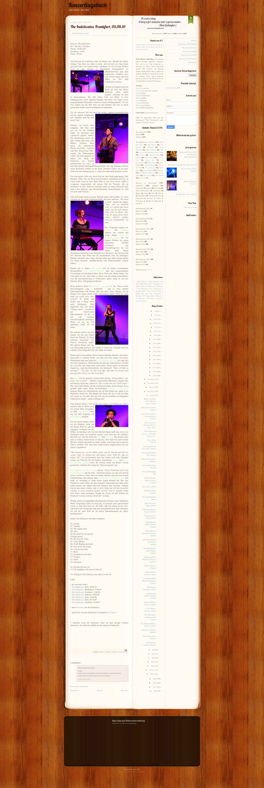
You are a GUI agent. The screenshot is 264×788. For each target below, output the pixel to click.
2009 (154, 679)
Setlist (114, 652)
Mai (153, 658)
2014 (154, 359)
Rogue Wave (151, 296)
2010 (154, 376)
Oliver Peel (139, 88)
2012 (154, 368)
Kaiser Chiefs (149, 157)
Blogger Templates (125, 772)
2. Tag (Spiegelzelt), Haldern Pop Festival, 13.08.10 (149, 580)
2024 (155, 319)
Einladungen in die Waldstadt (187, 44)
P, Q (153, 47)
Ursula (138, 103)
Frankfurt (108, 652)
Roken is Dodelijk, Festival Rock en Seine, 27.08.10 (150, 401)
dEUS (138, 286)
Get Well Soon (151, 142)
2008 (154, 683)
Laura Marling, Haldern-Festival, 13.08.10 (150, 595)
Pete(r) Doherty (151, 150)
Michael (138, 105)
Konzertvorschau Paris (189, 48)
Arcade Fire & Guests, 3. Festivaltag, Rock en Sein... (149, 416)
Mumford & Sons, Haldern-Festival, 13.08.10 (150, 480)
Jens (137, 100)
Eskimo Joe (151, 286)
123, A (139, 45)
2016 (154, 351)
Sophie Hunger (149, 165)
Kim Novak (147, 175)
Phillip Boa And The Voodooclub (148, 293)
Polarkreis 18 (140, 296)
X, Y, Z (145, 50)
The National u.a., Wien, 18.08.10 (150, 517)
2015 (154, 355)
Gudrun (138, 95)
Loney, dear (150, 160)
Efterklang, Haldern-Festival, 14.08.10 (149, 510)
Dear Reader (152, 145)
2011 (154, 372)
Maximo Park (154, 155)
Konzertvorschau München (188, 59)
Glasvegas (160, 286)
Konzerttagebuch (87, 5)
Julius (137, 93)
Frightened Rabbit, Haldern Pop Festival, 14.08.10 (149, 559)
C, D (147, 45)
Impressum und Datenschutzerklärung (124, 723)
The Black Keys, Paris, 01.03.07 (186, 194)
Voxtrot (159, 298)
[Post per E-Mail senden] (125, 650)
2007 (154, 687)
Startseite (100, 690)
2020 (155, 335)
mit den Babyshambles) (146, 152)
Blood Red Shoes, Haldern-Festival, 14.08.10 (150, 617)
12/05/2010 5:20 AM (84, 679)
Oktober (152, 387)
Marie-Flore (152, 163)
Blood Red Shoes (146, 284)
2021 (155, 331)
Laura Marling (148, 170)
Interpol (138, 157)
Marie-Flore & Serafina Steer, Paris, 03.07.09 (182, 165)
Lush (144, 178)
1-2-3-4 (149, 270)
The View (151, 298)
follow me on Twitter (190, 207)
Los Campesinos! (156, 289)
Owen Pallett (159, 175)
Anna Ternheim (154, 281)
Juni (153, 654)
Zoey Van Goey (141, 301)
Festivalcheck (192, 62)
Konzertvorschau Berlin (189, 55)
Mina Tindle (159, 152)
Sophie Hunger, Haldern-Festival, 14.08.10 (150, 524)
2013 (154, 363)
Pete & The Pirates (154, 291)
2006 (155, 691)
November (151, 383)
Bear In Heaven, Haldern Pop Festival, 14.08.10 (149, 533)
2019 (154, 339)
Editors (142, 155)
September (151, 391)
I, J (162, 45)
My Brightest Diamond (147, 173)
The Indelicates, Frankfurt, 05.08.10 (98, 26)
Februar (152, 670)
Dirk (137, 108)
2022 (156, 327)
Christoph (139, 91)
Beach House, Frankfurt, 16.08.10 (149, 588)
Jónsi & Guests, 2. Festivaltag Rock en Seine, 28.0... (150, 425)
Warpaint (150, 147)
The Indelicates (78, 587)
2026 (156, 311)
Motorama (160, 170)
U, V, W (138, 50)
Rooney (159, 296)
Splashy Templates (139, 772)
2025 (156, 315)
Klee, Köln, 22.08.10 (149, 487)
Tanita (138, 98)
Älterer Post (124, 690)
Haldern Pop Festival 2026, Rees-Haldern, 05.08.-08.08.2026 (188, 154)
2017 (154, 347)
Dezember (151, 379)
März (153, 666)
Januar (152, 674)
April (153, 662)
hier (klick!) (111, 612)
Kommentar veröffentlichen (79, 686)
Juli (153, 650)
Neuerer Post (75, 690)
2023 (155, 323)
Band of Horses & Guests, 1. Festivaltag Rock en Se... (149, 433)
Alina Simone (141, 281)
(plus (161, 150)
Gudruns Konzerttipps (190, 51)
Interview (80, 607)
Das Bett (101, 652)
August (152, 395)
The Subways (140, 298)
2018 (154, 343)
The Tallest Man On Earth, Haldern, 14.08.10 (149, 550)
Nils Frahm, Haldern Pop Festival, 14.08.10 (149, 542)
